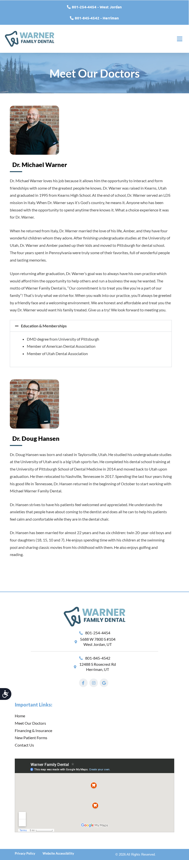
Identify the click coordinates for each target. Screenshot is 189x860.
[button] (91, 326)
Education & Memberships (44, 325)
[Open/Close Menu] (179, 39)
